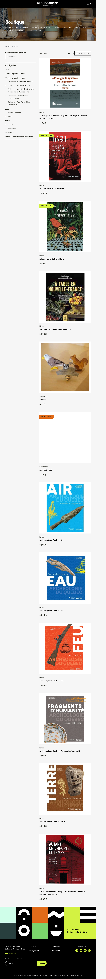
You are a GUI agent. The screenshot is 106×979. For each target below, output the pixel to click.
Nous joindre (34, 950)
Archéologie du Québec (15, 74)
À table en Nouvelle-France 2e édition (55, 329)
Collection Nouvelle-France (19, 85)
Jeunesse (12, 128)
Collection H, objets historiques (20, 82)
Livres (7, 121)
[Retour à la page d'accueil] (47, 4)
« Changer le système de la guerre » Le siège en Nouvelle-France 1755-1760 (63, 117)
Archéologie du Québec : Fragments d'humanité (59, 751)
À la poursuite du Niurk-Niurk (51, 259)
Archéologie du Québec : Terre (52, 821)
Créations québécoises (15, 78)
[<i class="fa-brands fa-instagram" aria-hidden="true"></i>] (85, 950)
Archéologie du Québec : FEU (51, 681)
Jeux (7, 109)
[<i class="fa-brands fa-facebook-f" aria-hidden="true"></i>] (76, 950)
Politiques (56, 950)
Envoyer (42, 963)
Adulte (10, 124)
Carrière (32, 946)
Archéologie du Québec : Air (51, 540)
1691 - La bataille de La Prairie (51, 189)
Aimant (42, 399)
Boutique (56, 946)
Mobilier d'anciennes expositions (19, 137)
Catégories (10, 65)
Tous (7, 69)
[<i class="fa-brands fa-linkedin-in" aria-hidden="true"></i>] (81, 950)
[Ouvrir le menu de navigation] (6, 4)
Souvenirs (9, 132)
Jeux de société (14, 113)
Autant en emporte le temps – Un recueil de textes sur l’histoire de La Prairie (62, 893)
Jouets (10, 116)
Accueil (7, 46)
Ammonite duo (45, 470)
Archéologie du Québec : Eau (51, 610)
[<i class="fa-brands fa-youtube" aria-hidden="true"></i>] (89, 950)
